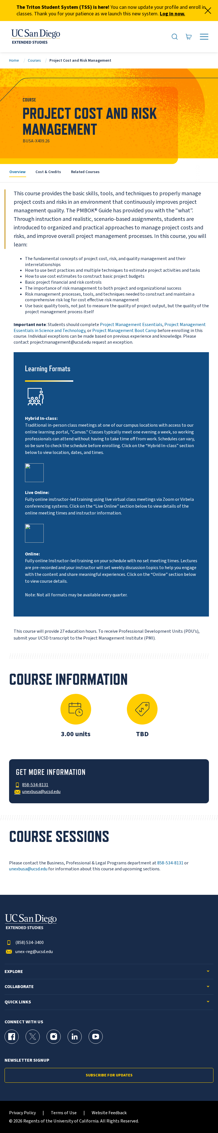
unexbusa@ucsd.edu (28, 869)
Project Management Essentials (131, 324)
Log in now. (172, 13)
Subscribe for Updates (109, 1075)
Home (14, 60)
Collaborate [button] (19, 987)
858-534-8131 (170, 863)
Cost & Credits (48, 172)
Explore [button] (14, 972)
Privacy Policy (22, 1113)
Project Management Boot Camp (124, 330)
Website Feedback (109, 1113)
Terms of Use (64, 1113)
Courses (34, 60)
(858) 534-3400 (29, 943)
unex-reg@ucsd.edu (34, 952)
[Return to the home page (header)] (35, 36)
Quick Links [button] (18, 1002)
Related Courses (85, 172)
